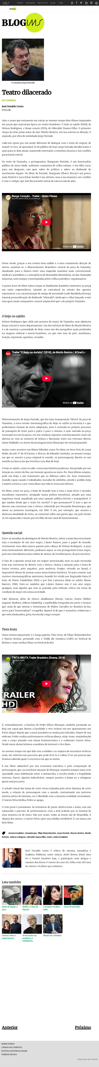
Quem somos (7, 1044)
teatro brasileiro (60, 837)
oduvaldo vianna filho (36, 837)
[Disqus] (46, 987)
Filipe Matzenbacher (47, 833)
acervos (30, 3)
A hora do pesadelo (72, 907)
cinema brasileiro (16, 833)
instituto (43, 3)
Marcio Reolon (77, 833)
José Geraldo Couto (13, 106)
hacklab (95, 1059)
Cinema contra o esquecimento (9, 936)
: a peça (10, 908)
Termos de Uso (9, 1054)
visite (20, 3)
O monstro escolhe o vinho (51, 908)
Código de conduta (11, 1047)
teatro (49, 837)
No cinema (9, 100)
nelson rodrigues (18, 837)
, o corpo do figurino (30, 908)
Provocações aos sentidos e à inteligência (30, 938)
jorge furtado (63, 833)
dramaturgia (31, 833)
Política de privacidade (14, 1051)
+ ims (60, 3)
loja (52, 3)
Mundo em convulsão (52, 935)
